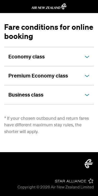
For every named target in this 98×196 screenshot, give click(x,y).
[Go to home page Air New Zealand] (49, 6)
